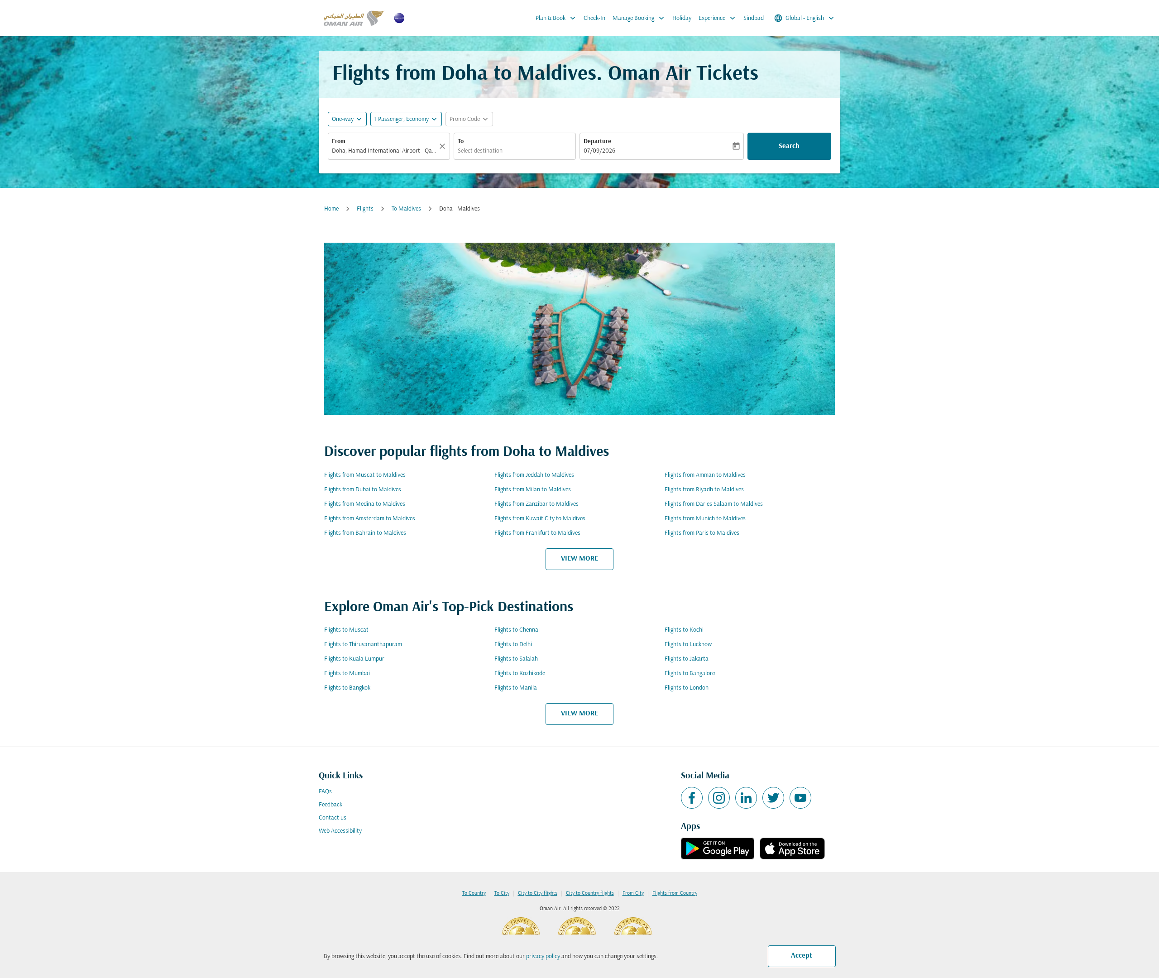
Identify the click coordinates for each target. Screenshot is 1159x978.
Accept (801, 955)
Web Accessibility (340, 831)
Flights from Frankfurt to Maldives (537, 533)
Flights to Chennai (517, 630)
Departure (597, 141)
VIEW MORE (579, 558)
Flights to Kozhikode (519, 673)
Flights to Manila (515, 688)
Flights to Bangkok (347, 688)
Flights (365, 209)
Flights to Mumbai (347, 673)
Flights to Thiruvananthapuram (363, 644)
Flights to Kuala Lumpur (354, 659)
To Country (474, 893)
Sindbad (753, 18)
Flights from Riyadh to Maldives (704, 489)
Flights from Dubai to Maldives (362, 489)
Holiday (681, 18)
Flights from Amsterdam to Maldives (369, 518)
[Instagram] (719, 798)
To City (501, 893)
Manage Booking (639, 18)
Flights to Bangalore (690, 673)
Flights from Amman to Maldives (705, 475)
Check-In (594, 18)
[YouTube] (800, 798)
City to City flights (537, 893)
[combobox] (384, 151)
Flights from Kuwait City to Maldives (539, 518)
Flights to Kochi (684, 630)
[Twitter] (773, 798)
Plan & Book (556, 18)
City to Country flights (590, 893)
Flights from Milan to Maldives (532, 489)
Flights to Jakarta (687, 659)
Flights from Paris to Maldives (702, 533)
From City (633, 893)
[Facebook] (692, 798)
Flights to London (687, 688)
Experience (718, 18)
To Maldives (406, 209)
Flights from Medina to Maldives (364, 504)
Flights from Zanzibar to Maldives (536, 504)
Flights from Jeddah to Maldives (534, 475)
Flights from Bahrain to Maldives (365, 533)
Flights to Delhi (513, 644)
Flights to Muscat (346, 630)
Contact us (332, 818)
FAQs (325, 791)
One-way (343, 119)
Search (789, 146)
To (461, 141)
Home (331, 209)
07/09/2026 (599, 151)
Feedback (330, 804)
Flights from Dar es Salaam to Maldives (714, 504)
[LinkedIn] (746, 798)
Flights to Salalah (516, 659)
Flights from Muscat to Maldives (365, 475)
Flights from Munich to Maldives (705, 518)
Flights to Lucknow (688, 644)
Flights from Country (674, 893)
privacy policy (543, 956)
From (338, 141)
